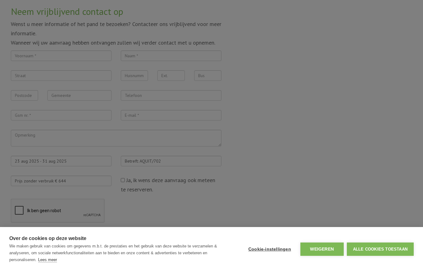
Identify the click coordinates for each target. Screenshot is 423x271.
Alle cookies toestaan (380, 249)
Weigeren (322, 249)
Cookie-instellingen (269, 249)
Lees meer (47, 259)
